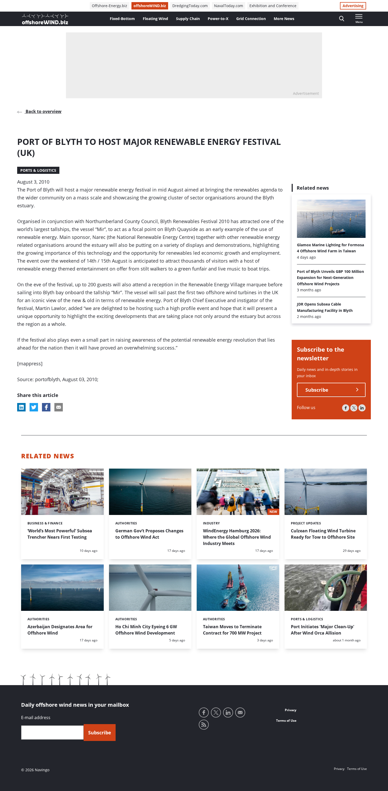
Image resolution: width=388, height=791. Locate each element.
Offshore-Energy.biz (109, 5)
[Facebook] (345, 407)
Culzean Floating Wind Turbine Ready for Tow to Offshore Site (323, 534)
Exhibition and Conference (272, 5)
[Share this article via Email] (58, 407)
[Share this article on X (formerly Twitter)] (34, 407)
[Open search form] (342, 19)
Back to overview (43, 111)
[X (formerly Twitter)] (353, 407)
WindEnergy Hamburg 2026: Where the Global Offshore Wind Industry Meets (237, 537)
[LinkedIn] (362, 407)
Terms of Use (286, 720)
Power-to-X (218, 18)
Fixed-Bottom (122, 18)
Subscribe (316, 390)
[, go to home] (45, 19)
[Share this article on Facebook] (46, 407)
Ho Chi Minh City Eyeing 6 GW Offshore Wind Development (146, 630)
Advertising (353, 5)
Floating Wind (155, 18)
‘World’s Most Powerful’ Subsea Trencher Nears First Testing (59, 534)
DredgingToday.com (190, 5)
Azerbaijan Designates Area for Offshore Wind (59, 630)
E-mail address (35, 717)
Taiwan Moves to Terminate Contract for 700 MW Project (232, 630)
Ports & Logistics (38, 170)
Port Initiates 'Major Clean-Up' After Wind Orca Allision (322, 630)
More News (284, 18)
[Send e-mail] (240, 713)
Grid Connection (251, 18)
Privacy (290, 710)
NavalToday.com (228, 5)
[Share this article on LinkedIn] (21, 407)
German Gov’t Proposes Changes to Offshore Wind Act (149, 534)
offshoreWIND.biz (150, 5)
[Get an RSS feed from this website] (204, 725)
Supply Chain (188, 18)
